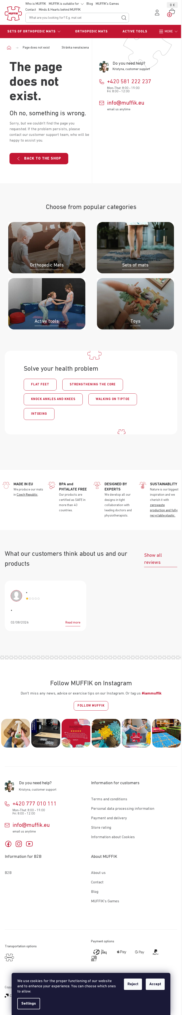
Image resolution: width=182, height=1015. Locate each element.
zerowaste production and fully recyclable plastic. (164, 510)
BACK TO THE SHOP (42, 158)
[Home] (11, 48)
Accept (155, 984)
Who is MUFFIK (35, 3)
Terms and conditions (109, 799)
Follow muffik (91, 705)
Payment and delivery (109, 818)
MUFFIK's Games (107, 3)
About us (98, 873)
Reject (132, 984)
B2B (8, 873)
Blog (89, 3)
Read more (72, 622)
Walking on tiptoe (113, 399)
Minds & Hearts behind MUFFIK (60, 9)
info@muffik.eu (125, 103)
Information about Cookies (113, 837)
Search (124, 17)
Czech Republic (27, 494)
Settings (28, 1004)
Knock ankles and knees (53, 399)
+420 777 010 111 (35, 804)
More (169, 31)
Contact (30, 9)
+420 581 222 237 (129, 82)
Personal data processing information (122, 809)
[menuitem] (34, 31)
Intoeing (39, 413)
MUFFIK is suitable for (64, 3)
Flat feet (40, 384)
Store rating (101, 828)
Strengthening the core (93, 384)
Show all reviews (153, 559)
